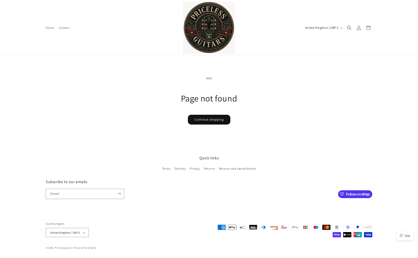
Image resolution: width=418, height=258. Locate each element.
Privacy (195, 169)
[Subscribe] (119, 194)
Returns (209, 169)
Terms (166, 169)
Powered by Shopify (85, 248)
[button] (349, 28)
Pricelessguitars (64, 248)
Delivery (180, 169)
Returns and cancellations (237, 169)
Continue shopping (209, 119)
